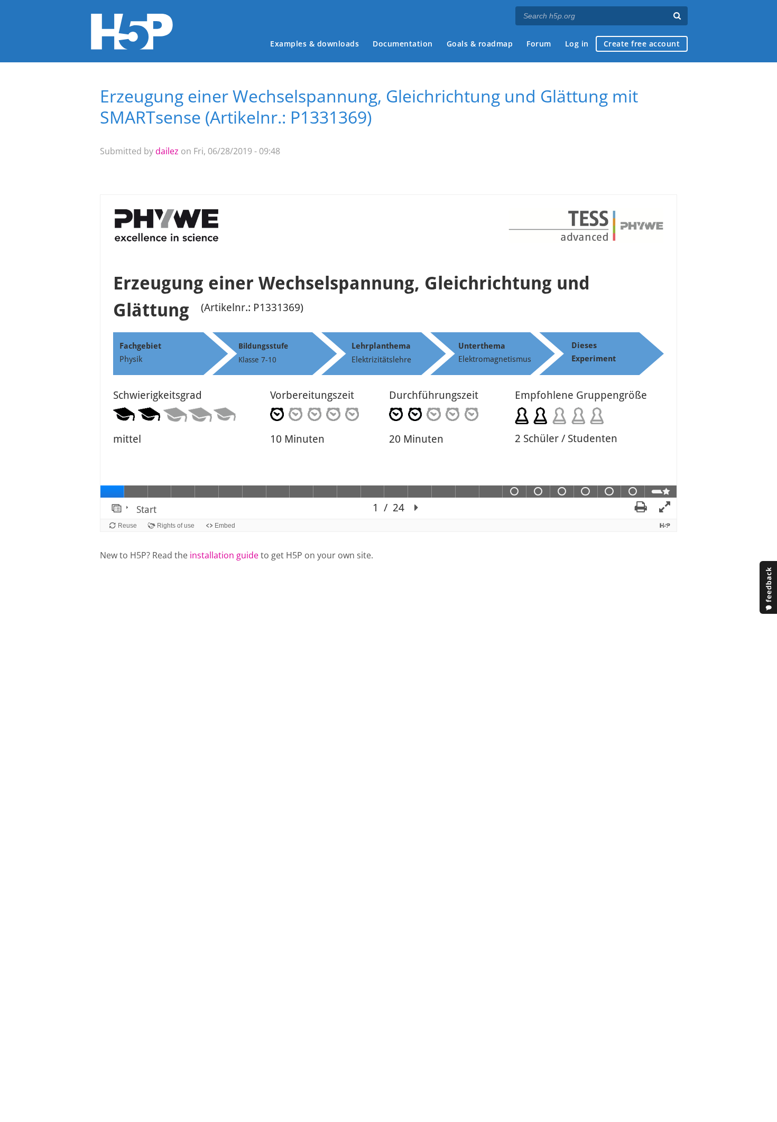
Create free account (642, 44)
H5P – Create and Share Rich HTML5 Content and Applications (131, 31)
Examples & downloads (314, 44)
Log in (577, 44)
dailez (167, 151)
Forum (538, 44)
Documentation (403, 44)
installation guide (224, 555)
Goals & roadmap (480, 44)
